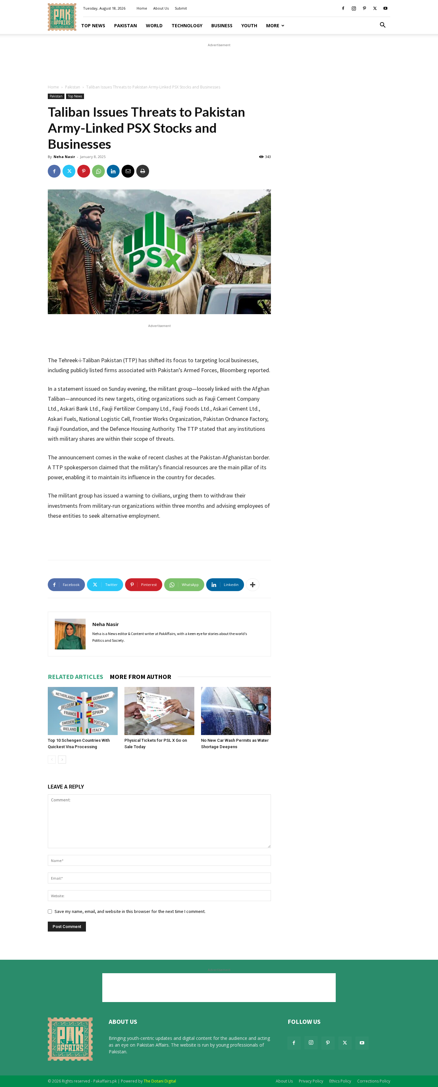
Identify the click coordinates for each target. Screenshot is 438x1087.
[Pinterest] (364, 8)
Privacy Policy (311, 1081)
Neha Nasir (64, 156)
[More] (252, 584)
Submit (181, 8)
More (272, 25)
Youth (249, 25)
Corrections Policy (373, 1081)
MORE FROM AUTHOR (140, 677)
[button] (382, 26)
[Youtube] (385, 8)
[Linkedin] (113, 171)
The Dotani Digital (160, 1081)
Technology (187, 25)
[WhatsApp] (98, 171)
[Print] (142, 171)
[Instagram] (353, 8)
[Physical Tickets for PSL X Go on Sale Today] (159, 711)
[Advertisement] (219, 62)
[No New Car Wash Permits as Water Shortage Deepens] (236, 711)
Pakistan (125, 25)
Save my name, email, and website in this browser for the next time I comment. (130, 911)
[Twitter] (375, 8)
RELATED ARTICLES (75, 677)
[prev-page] (52, 760)
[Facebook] (343, 8)
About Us (161, 8)
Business (221, 25)
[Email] (128, 171)
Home (142, 8)
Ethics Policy (340, 1081)
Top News (93, 25)
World (154, 25)
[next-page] (62, 760)
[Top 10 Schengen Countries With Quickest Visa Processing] (83, 711)
